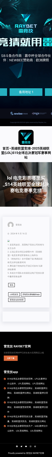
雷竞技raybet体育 (17, 300)
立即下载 (11, 358)
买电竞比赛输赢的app (31, 294)
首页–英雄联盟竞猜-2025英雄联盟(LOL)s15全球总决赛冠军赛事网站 (26, 152)
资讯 (11, 285)
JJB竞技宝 (14, 294)
